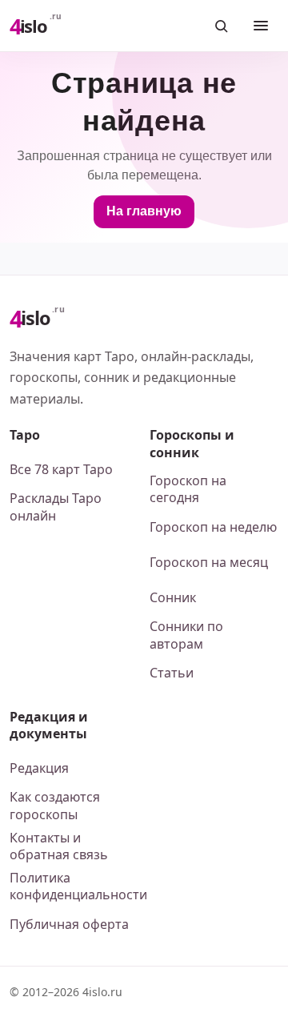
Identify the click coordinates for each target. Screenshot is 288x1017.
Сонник (173, 597)
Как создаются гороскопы (55, 805)
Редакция (39, 768)
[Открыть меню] (260, 25)
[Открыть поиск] (220, 25)
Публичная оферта (69, 924)
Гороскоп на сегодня (188, 489)
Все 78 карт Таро (61, 469)
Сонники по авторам (186, 635)
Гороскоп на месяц (209, 562)
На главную (144, 211)
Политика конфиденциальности (74, 886)
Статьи (172, 672)
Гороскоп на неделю (213, 527)
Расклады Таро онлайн (56, 507)
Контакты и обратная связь (59, 846)
